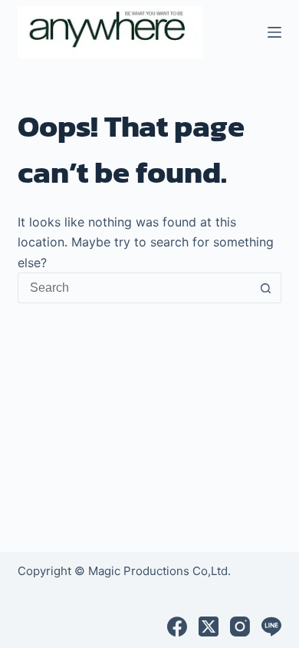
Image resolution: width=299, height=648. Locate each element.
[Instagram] (240, 626)
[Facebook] (177, 626)
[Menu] (274, 32)
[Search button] (266, 288)
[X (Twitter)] (209, 626)
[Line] (271, 626)
